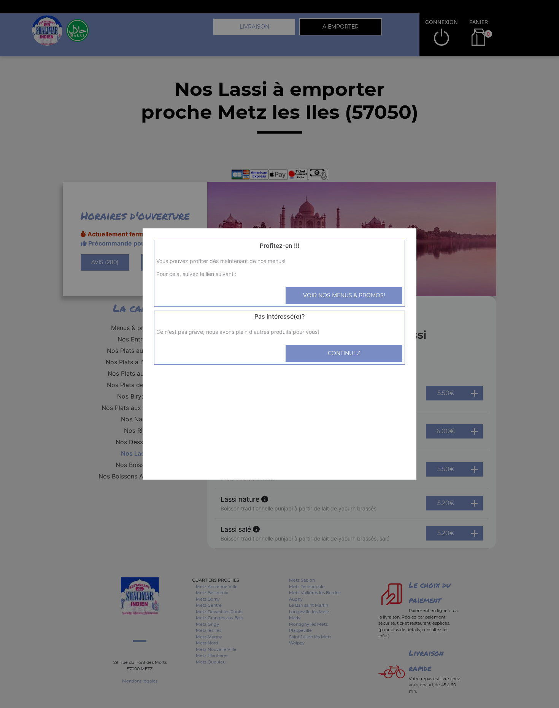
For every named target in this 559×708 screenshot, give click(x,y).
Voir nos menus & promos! (344, 295)
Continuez (344, 353)
